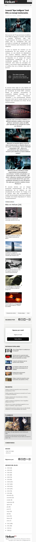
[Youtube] (24, 319)
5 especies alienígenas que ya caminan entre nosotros (19, 361)
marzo (8, 516)
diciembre (9, 495)
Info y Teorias (13, 15)
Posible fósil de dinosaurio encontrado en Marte (18, 373)
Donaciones (23, 538)
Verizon (16, 36)
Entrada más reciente (11, 313)
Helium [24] (19, 540)
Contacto (11, 538)
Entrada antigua (21, 313)
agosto (8, 504)
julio (8, 507)
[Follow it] (27, 319)
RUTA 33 (8, 453)
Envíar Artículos (17, 538)
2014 (8, 491)
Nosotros (28, 538)
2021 (8, 475)
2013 (8, 493)
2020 (8, 477)
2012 (8, 523)
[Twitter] (22, 319)
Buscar (29, 1)
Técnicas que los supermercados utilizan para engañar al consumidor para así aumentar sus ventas (21, 357)
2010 (8, 528)
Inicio (28, 313)
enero (8, 520)
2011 (8, 525)
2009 (8, 530)
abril (8, 513)
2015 (8, 488)
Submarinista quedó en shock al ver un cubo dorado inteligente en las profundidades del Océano (17, 408)
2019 (8, 479)
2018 (8, 481)
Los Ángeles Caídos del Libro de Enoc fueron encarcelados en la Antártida (20, 368)
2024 (8, 468)
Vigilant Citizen (10, 201)
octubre (9, 500)
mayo (8, 511)
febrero (9, 518)
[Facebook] (19, 319)
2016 (8, 486)
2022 (8, 472)
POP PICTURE (10, 451)
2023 (8, 470)
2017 (8, 484)
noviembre (9, 497)
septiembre (10, 502)
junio (8, 509)
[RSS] (29, 319)
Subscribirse (18, 339)
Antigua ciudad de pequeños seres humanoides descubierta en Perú (20, 379)
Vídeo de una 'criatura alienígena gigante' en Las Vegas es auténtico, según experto (17, 405)
